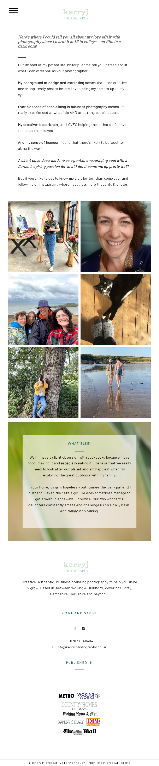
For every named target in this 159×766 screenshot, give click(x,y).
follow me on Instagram (37, 184)
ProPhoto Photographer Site (109, 763)
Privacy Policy (74, 763)
